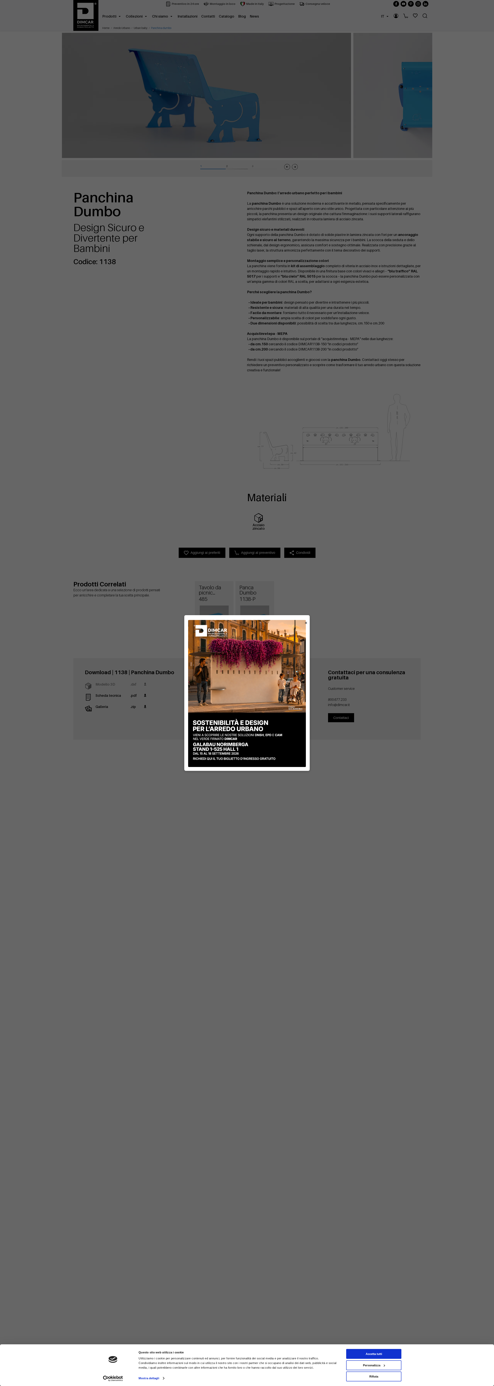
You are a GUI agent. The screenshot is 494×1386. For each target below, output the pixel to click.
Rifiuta (373, 1376)
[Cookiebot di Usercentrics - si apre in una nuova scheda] (113, 1378)
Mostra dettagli (149, 1378)
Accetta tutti (374, 1354)
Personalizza (371, 1365)
